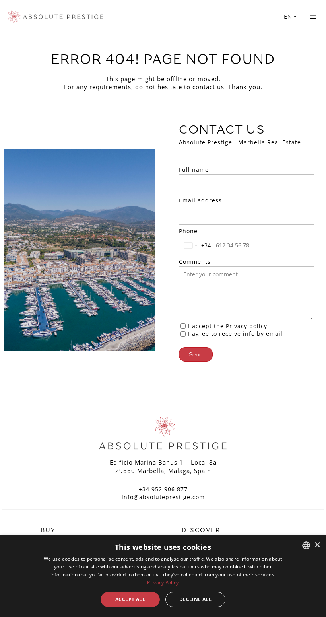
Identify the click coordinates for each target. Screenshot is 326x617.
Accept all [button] (130, 599)
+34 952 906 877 (163, 489)
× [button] (317, 545)
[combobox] (196, 245)
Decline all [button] (195, 599)
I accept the (227, 326)
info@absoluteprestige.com (163, 497)
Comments (195, 261)
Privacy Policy (163, 582)
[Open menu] (313, 17)
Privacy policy (246, 326)
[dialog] (163, 576)
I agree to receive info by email (235, 333)
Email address (200, 200)
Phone (188, 231)
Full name (194, 169)
